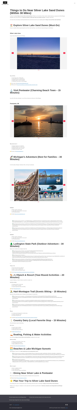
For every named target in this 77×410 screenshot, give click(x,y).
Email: (10, 407)
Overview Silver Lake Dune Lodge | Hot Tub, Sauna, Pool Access (40, 397)
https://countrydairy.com (17, 331)
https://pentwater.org (19, 151)
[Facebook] (65, 405)
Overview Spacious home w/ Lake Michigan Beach (17, 397)
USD (10, 404)
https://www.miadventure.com (20, 214)
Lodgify (66, 407)
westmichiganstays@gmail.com (17, 407)
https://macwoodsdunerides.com (22, 83)
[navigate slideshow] (13, 53)
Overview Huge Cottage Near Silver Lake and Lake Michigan (19, 399)
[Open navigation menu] (74, 3)
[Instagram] (67, 405)
